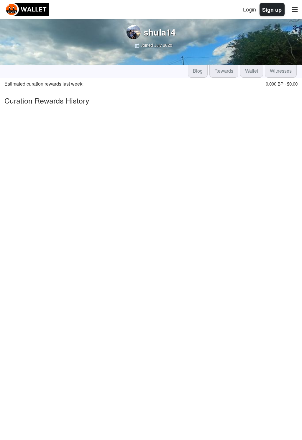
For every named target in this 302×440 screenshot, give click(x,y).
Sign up (272, 9)
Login (249, 9)
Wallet (251, 70)
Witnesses (281, 70)
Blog (198, 70)
